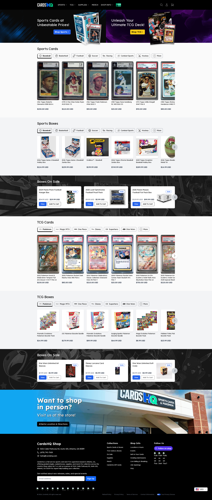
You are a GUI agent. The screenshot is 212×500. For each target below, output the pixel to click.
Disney (98, 229)
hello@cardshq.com (48, 456)
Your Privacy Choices (168, 494)
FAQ (132, 468)
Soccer (95, 56)
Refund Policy (106, 494)
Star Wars (130, 229)
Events (132, 451)
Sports (61, 5)
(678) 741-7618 (46, 452)
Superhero (113, 229)
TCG (71, 5)
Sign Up (90, 479)
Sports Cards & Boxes (115, 447)
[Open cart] (172, 4)
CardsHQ (45, 494)
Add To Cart (54, 204)
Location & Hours (137, 447)
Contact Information (147, 494)
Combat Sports (127, 56)
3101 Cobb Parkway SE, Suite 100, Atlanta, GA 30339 (62, 449)
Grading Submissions (138, 458)
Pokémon (47, 229)
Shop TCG (136, 32)
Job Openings (135, 465)
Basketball (63, 56)
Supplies (82, 5)
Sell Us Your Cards (137, 454)
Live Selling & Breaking (138, 461)
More (159, 56)
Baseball (46, 56)
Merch (95, 5)
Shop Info (106, 5)
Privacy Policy (119, 494)
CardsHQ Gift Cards (114, 465)
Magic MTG (65, 229)
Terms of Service (132, 494)
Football (80, 56)
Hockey (145, 56)
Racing (109, 56)
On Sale (110, 454)
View (43, 204)
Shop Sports (61, 32)
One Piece (82, 229)
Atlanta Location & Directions (53, 424)
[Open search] (161, 4)
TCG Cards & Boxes (114, 451)
